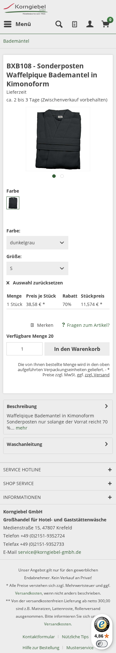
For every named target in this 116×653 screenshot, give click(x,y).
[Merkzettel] (74, 24)
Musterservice (79, 647)
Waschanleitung (24, 444)
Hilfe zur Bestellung (41, 647)
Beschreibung (22, 406)
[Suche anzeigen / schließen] (58, 24)
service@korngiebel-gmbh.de (49, 552)
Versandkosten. (58, 624)
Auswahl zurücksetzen (38, 283)
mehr (21, 428)
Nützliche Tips (75, 637)
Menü (23, 24)
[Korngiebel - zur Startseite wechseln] (25, 8)
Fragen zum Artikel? (88, 325)
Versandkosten (28, 593)
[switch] (102, 643)
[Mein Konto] (89, 24)
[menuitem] (17, 24)
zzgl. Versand (97, 375)
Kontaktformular (39, 637)
